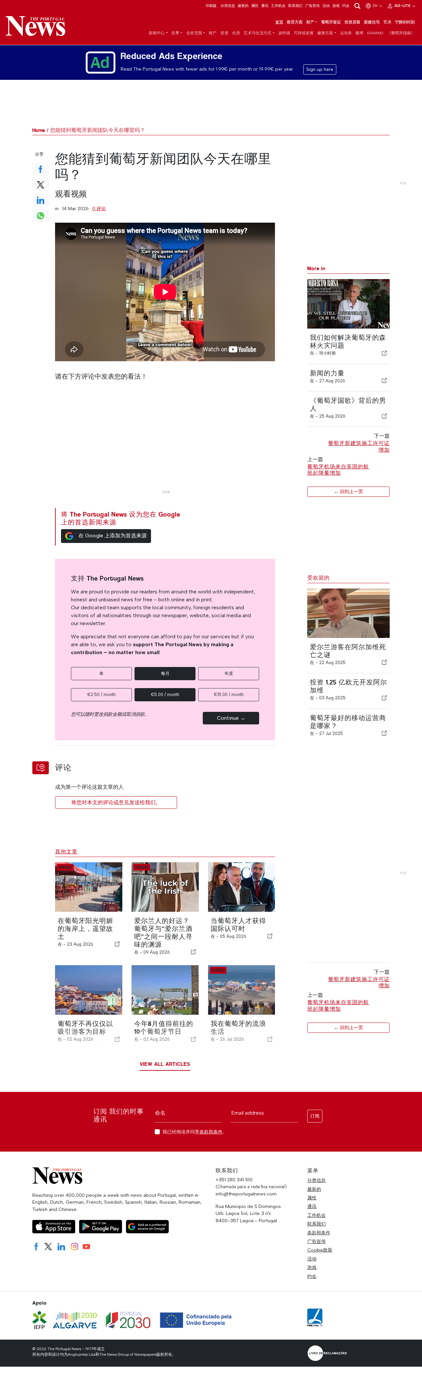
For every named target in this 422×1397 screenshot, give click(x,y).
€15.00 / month (229, 694)
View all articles (165, 1064)
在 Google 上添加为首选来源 (112, 535)
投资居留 (352, 22)
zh (375, 5)
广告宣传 (312, 5)
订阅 (314, 1116)
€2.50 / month (101, 694)
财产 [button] (310, 22)
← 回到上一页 (348, 491)
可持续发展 (304, 33)
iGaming (375, 33)
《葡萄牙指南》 (401, 33)
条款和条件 (211, 1132)
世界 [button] (175, 33)
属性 (254, 5)
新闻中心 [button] (157, 33)
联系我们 (295, 5)
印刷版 (211, 5)
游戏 (336, 5)
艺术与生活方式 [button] (257, 33)
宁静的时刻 (405, 22)
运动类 (346, 33)
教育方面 (295, 22)
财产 (213, 33)
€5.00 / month (165, 694)
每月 (165, 673)
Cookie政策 (319, 1250)
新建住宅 (372, 22)
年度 (229, 673)
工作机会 (278, 5)
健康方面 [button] (325, 33)
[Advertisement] (165, 441)
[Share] (384, 353)
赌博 (359, 33)
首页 (279, 22)
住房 (236, 33)
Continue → (231, 718)
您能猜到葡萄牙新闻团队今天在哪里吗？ (97, 130)
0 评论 (99, 208)
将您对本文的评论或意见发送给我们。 (116, 802)
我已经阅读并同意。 (195, 1132)
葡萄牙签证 (331, 22)
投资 (224, 33)
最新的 (243, 5)
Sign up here (319, 69)
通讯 (264, 5)
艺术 (387, 22)
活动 (326, 5)
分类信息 (228, 5)
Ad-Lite (402, 5)
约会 (345, 5)
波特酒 (284, 33)
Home (38, 130)
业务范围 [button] (194, 33)
